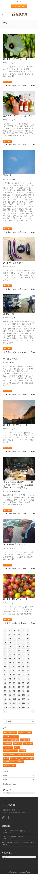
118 (18, 707)
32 (10, 650)
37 (5, 655)
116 (9, 707)
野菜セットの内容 (9, 765)
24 (28, 642)
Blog (10, 63)
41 (23, 655)
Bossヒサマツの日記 (10, 732)
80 (10, 683)
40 (19, 655)
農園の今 (20, 761)
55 (5, 667)
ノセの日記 (7, 743)
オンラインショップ (20, 6)
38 (10, 655)
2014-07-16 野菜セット (14, 263)
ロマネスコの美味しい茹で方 (13, 837)
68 (10, 675)
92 (10, 691)
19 (5, 642)
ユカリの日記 (8, 747)
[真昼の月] (19, 162)
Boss (14, 63)
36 (28, 650)
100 (18, 695)
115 (5, 707)
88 (19, 687)
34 (19, 650)
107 (23, 699)
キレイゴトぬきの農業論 (11, 740)
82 (19, 683)
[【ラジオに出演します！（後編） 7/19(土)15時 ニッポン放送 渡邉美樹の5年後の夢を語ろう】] (19, 468)
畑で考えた (14, 758)
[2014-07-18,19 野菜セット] (19, 46)
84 (28, 683)
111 (14, 703)
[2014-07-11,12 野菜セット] (19, 412)
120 (27, 707)
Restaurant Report (10, 784)
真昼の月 (7, 175)
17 (23, 638)
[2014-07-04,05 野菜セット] (19, 586)
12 (28, 634)
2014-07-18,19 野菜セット (15, 59)
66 (28, 671)
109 (5, 703)
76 (19, 679)
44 (10, 659)
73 (5, 679)
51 (14, 663)
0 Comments (11, 85)
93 (14, 691)
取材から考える (10, 358)
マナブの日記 (28, 743)
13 (5, 638)
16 (19, 638)
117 (14, 707)
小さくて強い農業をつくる (25, 754)
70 (19, 675)
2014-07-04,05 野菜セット (15, 599)
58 (19, 667)
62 (10, 671)
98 (10, 695)
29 (23, 646)
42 (28, 655)
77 (23, 679)
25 (5, 646)
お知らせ (6, 736)
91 (5, 691)
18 (28, 638)
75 (14, 679)
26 (10, 646)
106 (18, 699)
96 (28, 691)
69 (14, 675)
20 (10, 642)
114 (27, 703)
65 (23, 671)
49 (5, 663)
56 (10, 667)
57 (14, 667)
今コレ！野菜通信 (9, 754)
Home (5, 26)
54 (28, 663)
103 (5, 699)
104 (9, 699)
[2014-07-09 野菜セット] (19, 531)
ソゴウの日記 (25, 740)
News (13, 491)
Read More (7, 82)
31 (5, 650)
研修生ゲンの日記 (9, 761)
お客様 (29, 732)
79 (5, 683)
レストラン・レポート (10, 751)
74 (10, 679)
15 (14, 638)
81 (14, 683)
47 (23, 659)
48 (28, 659)
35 (23, 650)
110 (9, 703)
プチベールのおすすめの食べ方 (13, 831)
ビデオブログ (17, 743)
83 (23, 683)
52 (19, 663)
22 (19, 642)
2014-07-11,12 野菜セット (15, 425)
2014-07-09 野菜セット (14, 544)
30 (28, 646)
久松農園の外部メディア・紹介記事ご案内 (18, 842)
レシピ (17, 747)
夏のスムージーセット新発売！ (18, 116)
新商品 (6, 758)
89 (23, 687)
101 (23, 695)
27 (14, 646)
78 (28, 679)
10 (19, 634)
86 (10, 687)
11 (23, 634)
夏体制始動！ (9, 314)
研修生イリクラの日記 (27, 758)
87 (14, 687)
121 (5, 711)
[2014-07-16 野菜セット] (19, 249)
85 (5, 687)
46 (19, 659)
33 (14, 650)
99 (14, 695)
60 (28, 667)
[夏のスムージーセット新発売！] (19, 103)
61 (5, 671)
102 (27, 695)
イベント (15, 736)
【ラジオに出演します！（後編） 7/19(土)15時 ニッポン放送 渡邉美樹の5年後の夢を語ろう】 (19, 485)
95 (23, 691)
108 (27, 699)
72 (28, 675)
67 (5, 675)
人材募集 (22, 751)
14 (10, 638)
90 (28, 687)
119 (23, 707)
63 (14, 671)
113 (23, 703)
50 (10, 663)
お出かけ (21, 732)
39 (14, 655)
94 (19, 691)
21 (14, 642)
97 (5, 695)
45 (14, 659)
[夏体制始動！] (19, 303)
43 (5, 659)
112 (18, 703)
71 (23, 675)
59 (23, 667)
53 (23, 663)
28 (19, 646)
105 (14, 699)
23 (23, 642)
